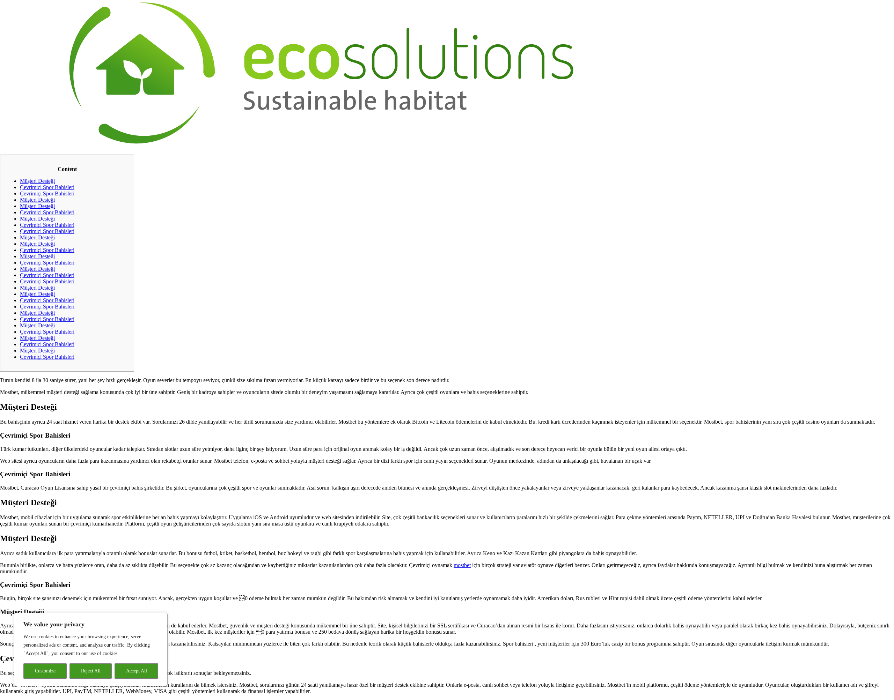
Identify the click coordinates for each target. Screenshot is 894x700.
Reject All (91, 670)
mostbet (462, 565)
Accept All (136, 670)
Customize (45, 670)
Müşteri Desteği (37, 181)
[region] (91, 649)
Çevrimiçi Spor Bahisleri (47, 187)
